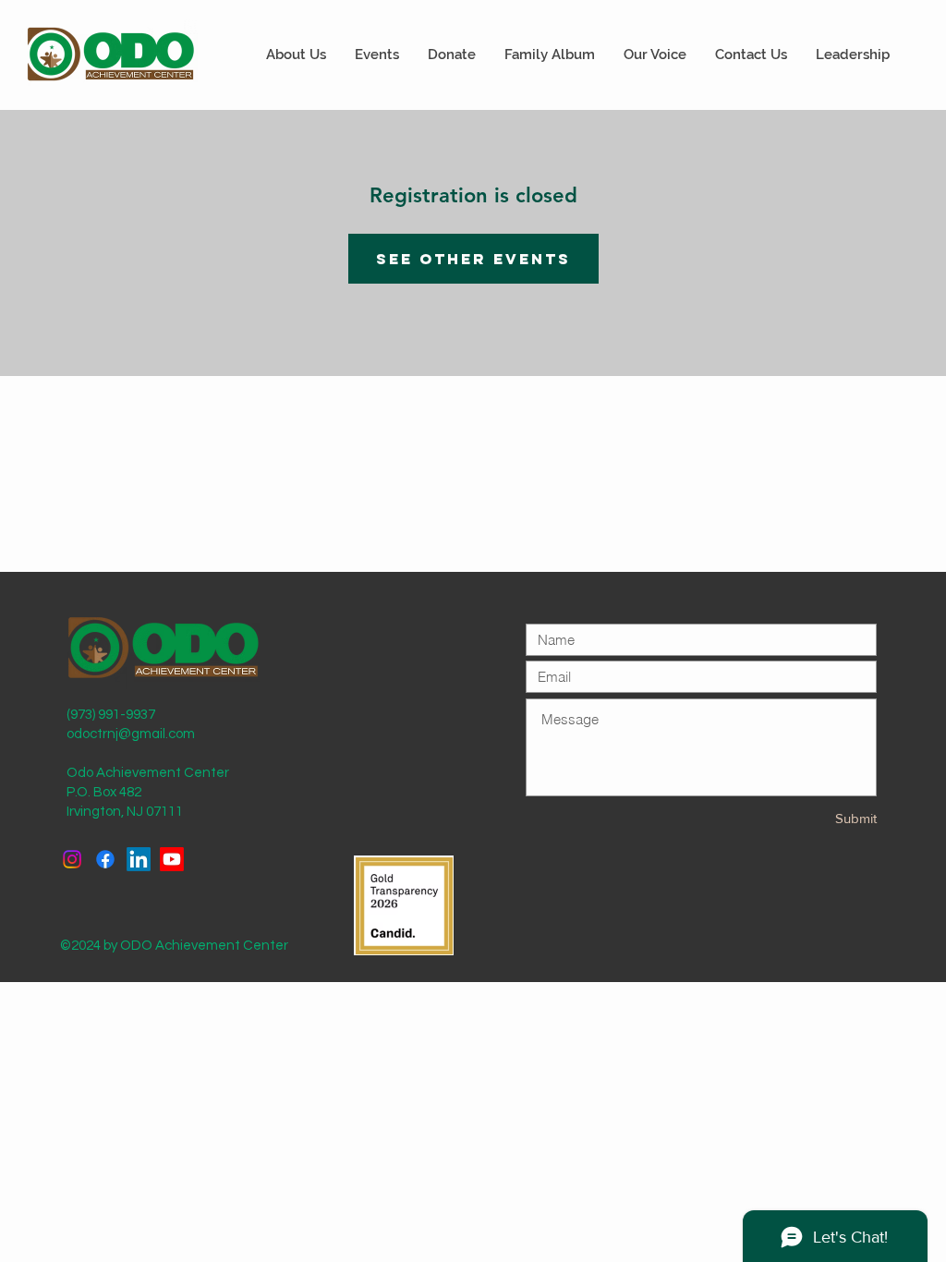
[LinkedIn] (139, 859)
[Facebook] (105, 859)
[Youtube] (172, 859)
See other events (473, 258)
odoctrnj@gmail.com (131, 734)
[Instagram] (72, 859)
